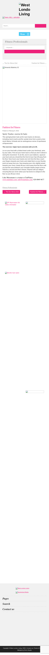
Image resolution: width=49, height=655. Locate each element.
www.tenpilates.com (10, 179)
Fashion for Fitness (39, 63)
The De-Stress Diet (10, 63)
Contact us (30, 648)
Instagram (24, 616)
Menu (22, 34)
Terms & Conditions (39, 648)
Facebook (24, 636)
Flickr (24, 630)
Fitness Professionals (10, 187)
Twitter (24, 623)
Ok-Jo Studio (28, 650)
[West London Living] (24, 9)
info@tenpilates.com (24, 179)
